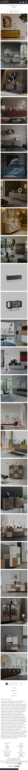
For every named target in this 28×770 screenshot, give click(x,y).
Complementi (7, 755)
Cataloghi (21, 755)
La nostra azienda (21, 752)
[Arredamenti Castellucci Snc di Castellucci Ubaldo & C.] (5, 1)
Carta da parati (7, 752)
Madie (20, 5)
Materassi (7, 756)
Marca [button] (14, 687)
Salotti (21, 744)
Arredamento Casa (14, 5)
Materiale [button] (14, 690)
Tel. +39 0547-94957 (12, 758)
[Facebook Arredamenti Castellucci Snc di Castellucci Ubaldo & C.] (19, 763)
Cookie (6, 769)
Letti (7, 744)
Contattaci (21, 754)
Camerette (7, 746)
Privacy (2, 769)
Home (8, 5)
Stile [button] (14, 693)
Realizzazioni (21, 756)
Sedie (21, 748)
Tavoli (21, 747)
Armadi (7, 747)
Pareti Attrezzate (21, 746)
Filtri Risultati (14, 11)
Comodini (7, 748)
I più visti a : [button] (14, 695)
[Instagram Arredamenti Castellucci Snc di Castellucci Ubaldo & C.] (20, 763)
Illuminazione (7, 754)
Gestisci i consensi (14, 769)
